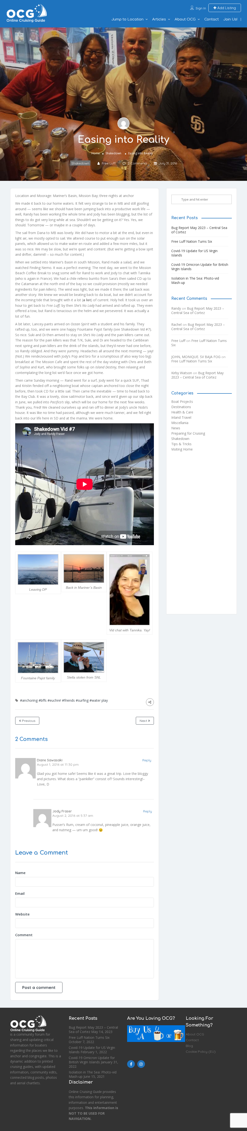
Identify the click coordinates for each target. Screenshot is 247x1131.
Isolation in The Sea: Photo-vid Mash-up (195, 280)
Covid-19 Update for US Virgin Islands (194, 252)
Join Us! (230, 19)
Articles (159, 19)
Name (20, 872)
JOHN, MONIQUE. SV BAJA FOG (195, 356)
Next (144, 721)
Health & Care (182, 412)
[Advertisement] (201, 534)
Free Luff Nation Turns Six (191, 241)
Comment (24, 934)
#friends (68, 700)
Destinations (181, 407)
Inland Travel (181, 417)
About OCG (185, 19)
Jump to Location (127, 19)
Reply (146, 760)
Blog (189, 1046)
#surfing (82, 700)
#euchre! (54, 700)
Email (20, 893)
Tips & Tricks (181, 444)
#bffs (43, 700)
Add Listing (226, 8)
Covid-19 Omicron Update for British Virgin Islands (199, 266)
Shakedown (113, 153)
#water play (98, 700)
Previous (28, 721)
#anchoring (29, 700)
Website (22, 914)
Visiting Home (182, 449)
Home (95, 153)
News (175, 428)
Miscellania (179, 422)
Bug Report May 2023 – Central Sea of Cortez (199, 229)
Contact (211, 19)
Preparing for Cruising (188, 433)
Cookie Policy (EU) (201, 1051)
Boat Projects (182, 401)
